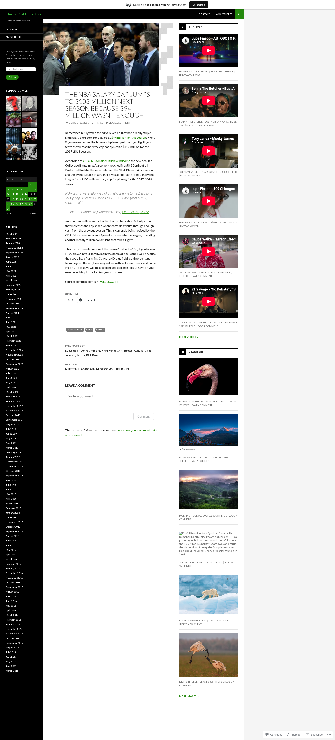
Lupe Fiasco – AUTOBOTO (194, 71)
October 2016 (13, 582)
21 (26, 199)
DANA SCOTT (108, 281)
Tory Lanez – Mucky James (195, 171)
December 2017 (14, 517)
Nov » (33, 213)
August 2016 (12, 591)
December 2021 (14, 294)
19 (17, 199)
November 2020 (14, 354)
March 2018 (12, 503)
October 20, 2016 (135, 212)
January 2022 (13, 289)
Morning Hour (188, 515)
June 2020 (11, 377)
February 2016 (13, 619)
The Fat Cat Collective (23, 14)
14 (26, 194)
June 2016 (11, 601)
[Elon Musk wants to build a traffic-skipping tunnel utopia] (29, 119)
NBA (90, 329)
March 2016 (12, 615)
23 (35, 199)
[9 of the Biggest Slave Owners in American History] (29, 103)
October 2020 (13, 359)
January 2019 (13, 457)
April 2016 (11, 610)
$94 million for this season (128, 137)
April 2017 (11, 554)
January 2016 (13, 624)
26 (17, 203)
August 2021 (12, 312)
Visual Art (196, 351)
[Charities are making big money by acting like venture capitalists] (29, 136)
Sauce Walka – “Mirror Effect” (197, 272)
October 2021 (13, 303)
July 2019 (11, 429)
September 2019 (14, 419)
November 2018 (14, 466)
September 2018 (14, 475)
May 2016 (11, 605)
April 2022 (11, 275)
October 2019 (13, 415)
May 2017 (11, 549)
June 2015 (11, 656)
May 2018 (11, 494)
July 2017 (11, 540)
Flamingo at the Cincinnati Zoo (198, 401)
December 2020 (14, 350)
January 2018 (13, 512)
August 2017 (12, 536)
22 (30, 199)
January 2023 (13, 243)
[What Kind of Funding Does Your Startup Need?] (13, 103)
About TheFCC (224, 14)
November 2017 (14, 522)
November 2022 (14, 247)
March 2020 (12, 391)
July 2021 (11, 317)
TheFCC (98, 122)
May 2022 (11, 271)
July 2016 (11, 596)
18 (12, 199)
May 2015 (11, 661)
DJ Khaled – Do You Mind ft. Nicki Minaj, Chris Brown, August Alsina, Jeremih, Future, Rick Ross (108, 350)
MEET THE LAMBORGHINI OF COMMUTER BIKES (97, 367)
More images (189, 696)
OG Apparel (205, 14)
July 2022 (11, 261)
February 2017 (13, 563)
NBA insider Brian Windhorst (106, 160)
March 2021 (12, 336)
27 (21, 203)
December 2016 (14, 573)
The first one (187, 562)
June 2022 (11, 266)
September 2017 (14, 531)
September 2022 (14, 252)
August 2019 (12, 424)
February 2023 (13, 238)
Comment (143, 416)
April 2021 (11, 331)
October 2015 (13, 638)
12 (17, 194)
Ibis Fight (184, 681)
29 (30, 203)
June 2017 (11, 545)
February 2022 (13, 285)
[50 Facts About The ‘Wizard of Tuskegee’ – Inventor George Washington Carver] (29, 152)
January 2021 (13, 345)
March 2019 (12, 447)
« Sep (9, 213)
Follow (12, 77)
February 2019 (13, 452)
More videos (189, 336)
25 (12, 203)
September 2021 (14, 308)
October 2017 (13, 526)
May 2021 (11, 326)
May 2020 (11, 382)
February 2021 (13, 340)
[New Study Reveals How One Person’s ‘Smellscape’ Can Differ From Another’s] (13, 119)
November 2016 (14, 577)
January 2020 (13, 401)
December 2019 (14, 405)
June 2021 (11, 322)
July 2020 (11, 373)
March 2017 (12, 559)
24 (8, 203)
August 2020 (12, 368)
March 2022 (12, 280)
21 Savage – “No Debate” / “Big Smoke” (201, 322)
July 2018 (11, 484)
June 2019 (11, 433)
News (101, 329)
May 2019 (11, 438)
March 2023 (12, 233)
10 (8, 194)
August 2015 (12, 647)
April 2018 (11, 498)
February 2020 (13, 396)
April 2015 (11, 666)
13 (21, 194)
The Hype (195, 27)
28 (26, 203)
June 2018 (11, 489)
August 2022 (12, 257)
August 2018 (12, 480)
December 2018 (14, 461)
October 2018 (13, 470)
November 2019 (14, 410)
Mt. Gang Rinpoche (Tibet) (194, 457)
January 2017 (13, 568)
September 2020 (14, 364)
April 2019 (11, 443)
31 (8, 208)
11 (12, 194)
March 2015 (12, 670)
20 (21, 199)
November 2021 (14, 298)
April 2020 (11, 387)
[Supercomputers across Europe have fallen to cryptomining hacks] (13, 136)
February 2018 (13, 508)
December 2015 (14, 628)
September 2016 (14, 587)
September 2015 (14, 642)
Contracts (75, 329)
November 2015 (14, 633)
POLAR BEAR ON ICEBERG (193, 620)
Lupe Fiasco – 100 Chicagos (195, 222)
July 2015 (11, 652)
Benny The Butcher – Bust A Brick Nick (202, 121)
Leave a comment (119, 122)
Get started (199, 4)
